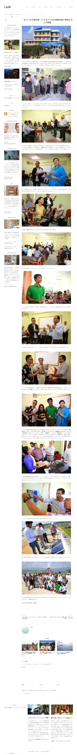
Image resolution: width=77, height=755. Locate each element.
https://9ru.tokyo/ (7, 212)
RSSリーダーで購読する (13, 116)
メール (41, 684)
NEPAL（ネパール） (19, 14)
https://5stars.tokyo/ (8, 178)
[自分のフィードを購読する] (5, 114)
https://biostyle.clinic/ (8, 243)
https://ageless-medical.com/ (10, 143)
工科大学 (34, 602)
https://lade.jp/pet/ (7, 66)
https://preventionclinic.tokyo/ (10, 286)
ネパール (24, 602)
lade (32, 627)
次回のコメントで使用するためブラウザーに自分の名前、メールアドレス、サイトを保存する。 (39, 690)
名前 (23, 684)
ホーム (6, 14)
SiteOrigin (47, 751)
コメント (24, 667)
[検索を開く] (72, 1)
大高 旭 (43, 431)
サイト (58, 684)
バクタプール (29, 602)
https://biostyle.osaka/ (8, 248)
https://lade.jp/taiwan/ (8, 89)
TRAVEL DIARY (11, 14)
